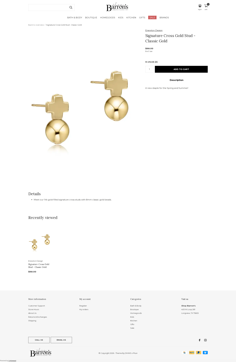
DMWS (128, 353)
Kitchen (131, 17)
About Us (32, 313)
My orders (83, 309)
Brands (164, 17)
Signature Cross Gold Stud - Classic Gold (38, 265)
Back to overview (36, 25)
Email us (61, 340)
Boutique (91, 17)
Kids (120, 17)
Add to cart (181, 69)
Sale (152, 17)
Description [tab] (176, 80)
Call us (39, 340)
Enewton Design (154, 30)
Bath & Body (74, 17)
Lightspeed (12, 360)
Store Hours (33, 309)
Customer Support (36, 306)
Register (83, 306)
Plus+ (135, 353)
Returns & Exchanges (37, 317)
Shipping (32, 321)
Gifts (142, 17)
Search (71, 7)
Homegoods (107, 17)
